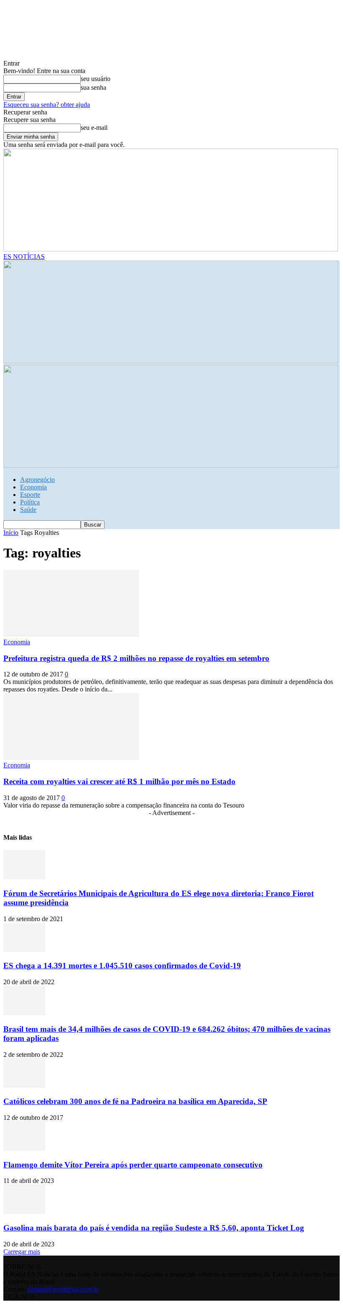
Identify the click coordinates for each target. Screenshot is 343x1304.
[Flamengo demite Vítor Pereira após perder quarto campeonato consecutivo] (24, 1148)
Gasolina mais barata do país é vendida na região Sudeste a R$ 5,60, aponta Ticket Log (153, 1227)
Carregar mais (21, 1251)
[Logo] (170, 361)
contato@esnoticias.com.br (63, 1289)
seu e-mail (94, 127)
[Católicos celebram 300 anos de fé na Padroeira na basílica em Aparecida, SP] (24, 1085)
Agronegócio (37, 479)
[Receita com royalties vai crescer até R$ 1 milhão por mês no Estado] (71, 757)
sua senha (93, 87)
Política (30, 502)
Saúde (28, 509)
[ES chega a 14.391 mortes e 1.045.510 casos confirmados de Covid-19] (24, 949)
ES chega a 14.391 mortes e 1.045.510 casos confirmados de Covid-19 (122, 965)
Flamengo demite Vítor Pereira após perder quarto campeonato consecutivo (133, 1164)
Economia (33, 487)
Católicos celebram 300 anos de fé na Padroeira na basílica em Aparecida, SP (135, 1101)
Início (10, 532)
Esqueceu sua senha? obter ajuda (46, 104)
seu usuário (95, 78)
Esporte (30, 494)
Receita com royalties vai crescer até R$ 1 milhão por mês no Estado (119, 781)
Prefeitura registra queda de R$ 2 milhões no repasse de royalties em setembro (136, 658)
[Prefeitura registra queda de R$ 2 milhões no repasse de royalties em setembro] (71, 634)
